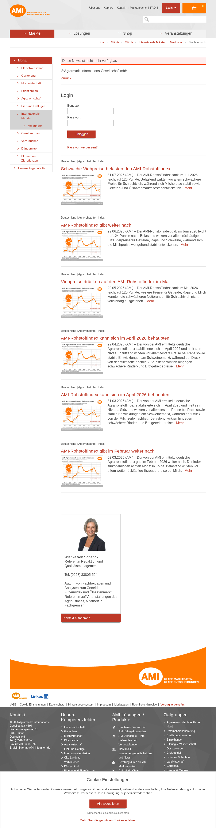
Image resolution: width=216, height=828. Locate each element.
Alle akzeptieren (108, 803)
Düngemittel (28, 148)
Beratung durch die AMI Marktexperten (133, 764)
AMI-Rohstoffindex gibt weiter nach (96, 225)
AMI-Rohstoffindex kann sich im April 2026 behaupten (115, 338)
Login (169, 7)
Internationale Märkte (30, 116)
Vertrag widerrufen (173, 704)
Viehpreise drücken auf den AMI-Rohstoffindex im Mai (115, 281)
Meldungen (34, 125)
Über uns (94, 7)
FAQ (153, 7)
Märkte (21, 60)
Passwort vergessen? (82, 147)
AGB (13, 704)
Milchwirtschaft (30, 83)
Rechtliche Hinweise (144, 704)
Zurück (66, 78)
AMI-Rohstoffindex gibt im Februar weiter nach (108, 451)
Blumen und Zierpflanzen (29, 158)
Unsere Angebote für (31, 168)
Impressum (104, 704)
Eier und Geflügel (32, 106)
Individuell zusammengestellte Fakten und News (135, 753)
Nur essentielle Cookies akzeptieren (108, 813)
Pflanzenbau (29, 90)
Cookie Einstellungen (33, 704)
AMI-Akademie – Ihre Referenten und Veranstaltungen (131, 740)
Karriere (108, 7)
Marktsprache (138, 7)
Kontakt (121, 7)
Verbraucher (29, 141)
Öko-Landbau (30, 133)
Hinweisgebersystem (80, 704)
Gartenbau (28, 75)
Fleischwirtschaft (31, 68)
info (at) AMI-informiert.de (34, 747)
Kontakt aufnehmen (76, 618)
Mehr (187, 188)
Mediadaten (121, 704)
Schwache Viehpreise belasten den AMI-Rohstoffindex (115, 168)
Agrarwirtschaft (30, 98)
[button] (32, 34)
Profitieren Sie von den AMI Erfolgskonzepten (132, 729)
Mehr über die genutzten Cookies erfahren (108, 820)
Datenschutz (57, 704)
